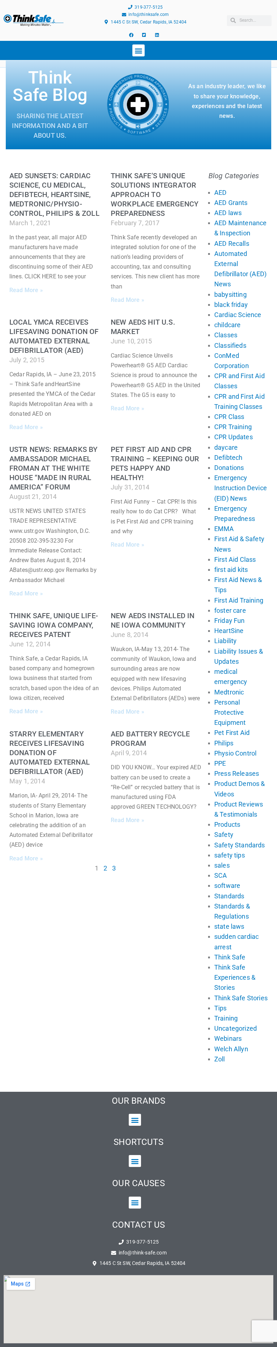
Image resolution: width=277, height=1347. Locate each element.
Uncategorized (235, 1028)
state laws (229, 926)
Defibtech (228, 457)
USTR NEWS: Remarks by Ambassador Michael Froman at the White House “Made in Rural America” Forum (53, 468)
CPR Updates (233, 437)
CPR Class (229, 416)
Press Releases (236, 773)
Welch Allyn (231, 1049)
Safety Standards (239, 845)
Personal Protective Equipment (230, 712)
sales (222, 865)
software (227, 885)
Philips (223, 743)
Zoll (219, 1059)
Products (227, 824)
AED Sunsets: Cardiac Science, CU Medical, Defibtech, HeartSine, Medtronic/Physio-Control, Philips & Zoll (54, 194)
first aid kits (231, 569)
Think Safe (230, 957)
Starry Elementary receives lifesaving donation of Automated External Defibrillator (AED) (49, 753)
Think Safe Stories (241, 998)
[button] (138, 50)
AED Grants (231, 202)
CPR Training (233, 427)
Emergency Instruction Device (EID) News (240, 488)
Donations (229, 467)
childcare (227, 325)
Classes (225, 335)
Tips (220, 1008)
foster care (230, 610)
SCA (220, 875)
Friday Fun (229, 620)
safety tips (229, 855)
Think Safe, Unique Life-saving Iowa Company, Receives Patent (53, 625)
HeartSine (228, 630)
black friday (231, 304)
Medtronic (229, 692)
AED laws (228, 213)
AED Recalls (231, 243)
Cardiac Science (237, 314)
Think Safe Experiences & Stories (234, 977)
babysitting (230, 294)
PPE (220, 763)
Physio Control (235, 753)
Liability (225, 641)
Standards (229, 896)
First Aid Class (235, 559)
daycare (226, 447)
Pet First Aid (232, 732)
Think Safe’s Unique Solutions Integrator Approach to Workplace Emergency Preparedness (154, 194)
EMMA (224, 529)
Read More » (26, 290)
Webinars (228, 1038)
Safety (223, 834)
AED (220, 192)
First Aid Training (238, 600)
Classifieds (230, 345)
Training (226, 1018)
